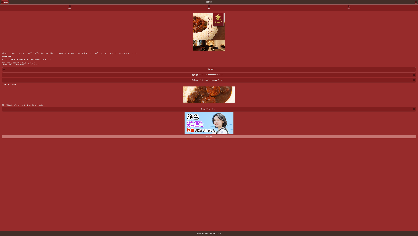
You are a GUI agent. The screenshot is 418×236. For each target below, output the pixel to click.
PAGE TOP (209, 136)
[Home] (416, 2)
